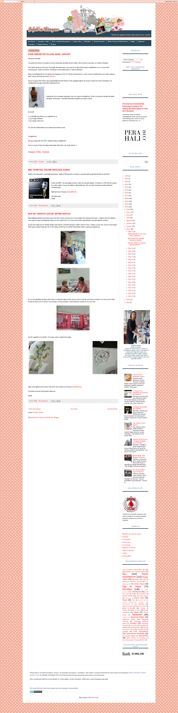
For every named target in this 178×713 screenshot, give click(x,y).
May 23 (131, 268)
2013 (126, 207)
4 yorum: (41, 161)
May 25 (131, 262)
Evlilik (134, 594)
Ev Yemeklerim (135, 592)
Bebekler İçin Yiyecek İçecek (131, 534)
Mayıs (128, 229)
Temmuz (129, 223)
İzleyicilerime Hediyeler (135, 634)
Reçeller (124, 610)
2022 (126, 181)
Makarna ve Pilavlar (128, 547)
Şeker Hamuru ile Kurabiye (136, 638)
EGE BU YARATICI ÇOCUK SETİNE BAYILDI (49, 214)
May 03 (131, 293)
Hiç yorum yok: (43, 205)
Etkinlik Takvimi (42, 44)
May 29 (131, 251)
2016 (126, 198)
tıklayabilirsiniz (72, 192)
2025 (126, 176)
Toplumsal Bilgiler (137, 617)
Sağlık (133, 41)
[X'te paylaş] (52, 162)
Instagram (31, 152)
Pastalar (142, 608)
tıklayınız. (52, 76)
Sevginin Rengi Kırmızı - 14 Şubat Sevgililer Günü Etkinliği (140, 441)
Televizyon (125, 617)
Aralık (128, 209)
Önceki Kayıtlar (112, 409)
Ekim (128, 215)
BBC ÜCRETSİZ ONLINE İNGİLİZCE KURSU (49, 170)
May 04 (131, 290)
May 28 (131, 254)
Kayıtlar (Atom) (38, 412)
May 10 (131, 287)
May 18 (131, 276)
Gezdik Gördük (127, 596)
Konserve (140, 600)
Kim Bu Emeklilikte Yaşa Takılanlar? (139, 470)
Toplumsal (141, 41)
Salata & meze (135, 610)
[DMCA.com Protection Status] (36, 692)
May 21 (131, 273)
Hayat (124, 600)
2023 (126, 178)
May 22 (131, 271)
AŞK (146, 569)
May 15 (131, 282)
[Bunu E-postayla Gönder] (48, 162)
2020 (126, 187)
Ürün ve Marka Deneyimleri (61, 41)
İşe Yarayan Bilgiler (128, 636)
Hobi (133, 600)
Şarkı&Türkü (143, 636)
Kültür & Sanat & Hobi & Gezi (118, 41)
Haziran (129, 226)
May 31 (131, 231)
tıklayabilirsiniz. (77, 387)
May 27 (131, 257)
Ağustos (129, 220)
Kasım (128, 212)
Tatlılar (124, 553)
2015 (126, 201)
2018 (126, 193)
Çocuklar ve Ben (43, 41)
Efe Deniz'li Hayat (138, 584)
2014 (126, 204)
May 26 (131, 259)
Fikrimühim (142, 594)
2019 (126, 190)
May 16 (131, 279)
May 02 (131, 296)
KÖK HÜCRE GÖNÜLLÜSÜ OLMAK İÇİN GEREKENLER (135, 602)
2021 (126, 184)
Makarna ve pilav (127, 606)
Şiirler (143, 640)
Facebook (45, 152)
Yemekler (31, 44)
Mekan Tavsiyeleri (140, 606)
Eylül (128, 218)
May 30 (131, 248)
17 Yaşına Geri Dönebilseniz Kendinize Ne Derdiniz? (140, 392)
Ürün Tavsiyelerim (140, 631)
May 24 (131, 265)
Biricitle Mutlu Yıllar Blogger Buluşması (139, 456)
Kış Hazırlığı (126, 545)
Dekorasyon (126, 581)
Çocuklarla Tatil (141, 629)
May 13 (131, 285)
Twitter (38, 152)
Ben (124, 574)
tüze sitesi (134, 625)
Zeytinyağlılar (126, 556)
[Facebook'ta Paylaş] (54, 162)
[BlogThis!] (50, 162)
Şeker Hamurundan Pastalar (130, 640)
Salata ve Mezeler (128, 550)
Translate (138, 62)
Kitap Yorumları (99, 41)
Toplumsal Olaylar (128, 619)
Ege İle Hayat (131, 586)
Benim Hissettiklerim (135, 575)
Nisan (128, 299)
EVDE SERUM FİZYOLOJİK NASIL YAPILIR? (49, 54)
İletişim (53, 44)
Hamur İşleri (126, 542)
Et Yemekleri (126, 539)
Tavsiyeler (137, 614)
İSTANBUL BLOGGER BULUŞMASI (140, 408)
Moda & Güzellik (128, 608)
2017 (126, 195)
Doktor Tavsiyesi (137, 581)
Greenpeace (128, 598)
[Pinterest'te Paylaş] (56, 162)
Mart (128, 302)
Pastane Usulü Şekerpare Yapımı (139, 375)
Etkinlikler (87, 41)
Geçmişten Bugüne (142, 596)
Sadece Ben (77, 41)
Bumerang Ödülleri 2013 (139, 579)
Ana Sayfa (31, 41)
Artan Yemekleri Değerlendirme (132, 569)
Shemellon (95, 697)
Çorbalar (125, 537)
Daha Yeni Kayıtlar (35, 409)
